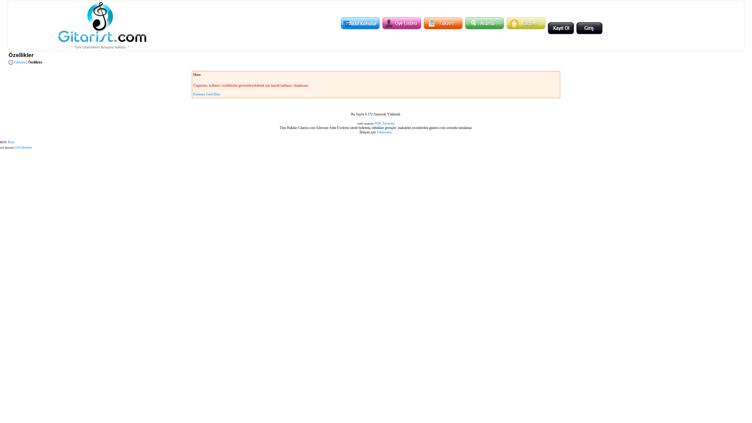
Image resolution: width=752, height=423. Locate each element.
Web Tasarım (385, 123)
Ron (11, 142)
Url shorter (23, 147)
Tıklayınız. (384, 132)
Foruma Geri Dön (206, 94)
